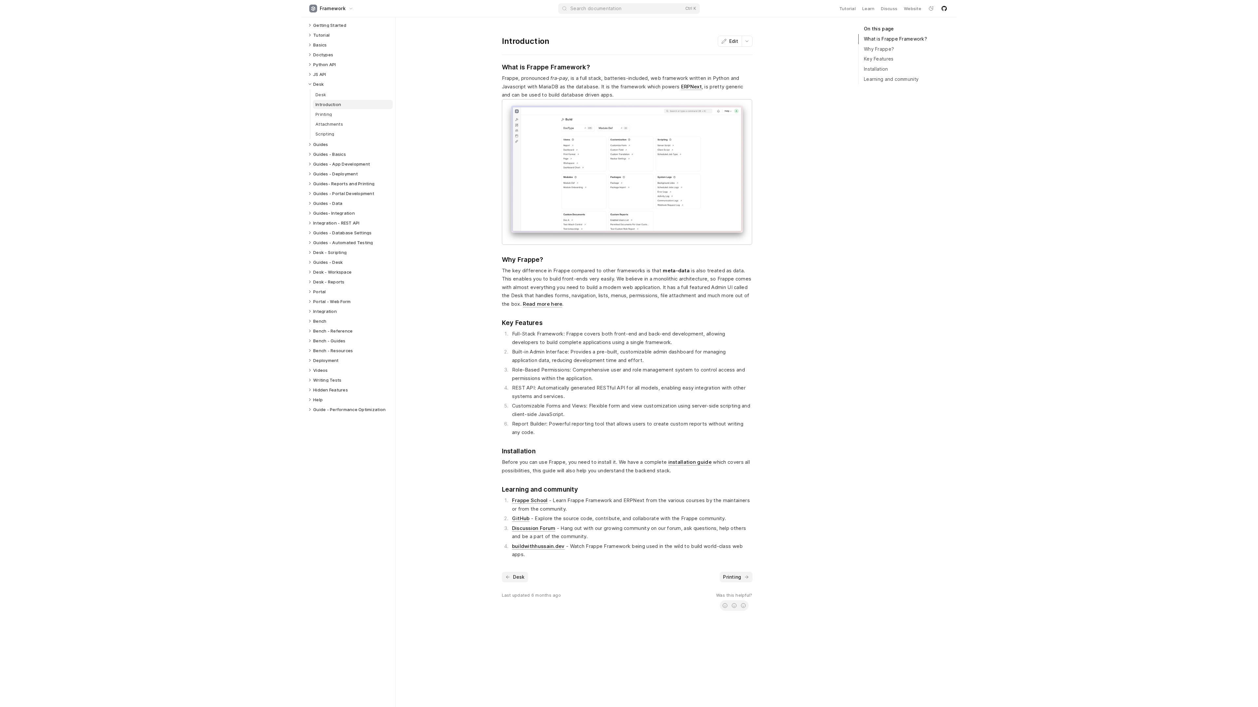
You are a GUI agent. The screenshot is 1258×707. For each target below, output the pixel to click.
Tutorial (847, 8)
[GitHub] (944, 8)
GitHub (521, 518)
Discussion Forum (534, 528)
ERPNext (691, 86)
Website (912, 8)
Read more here (542, 304)
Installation (876, 69)
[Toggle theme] (931, 8)
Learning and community (891, 79)
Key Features (878, 59)
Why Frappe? (879, 49)
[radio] (725, 605)
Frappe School (530, 500)
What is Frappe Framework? (895, 39)
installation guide (690, 462)
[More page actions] (747, 41)
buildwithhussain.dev (538, 546)
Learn (868, 8)
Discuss (889, 8)
